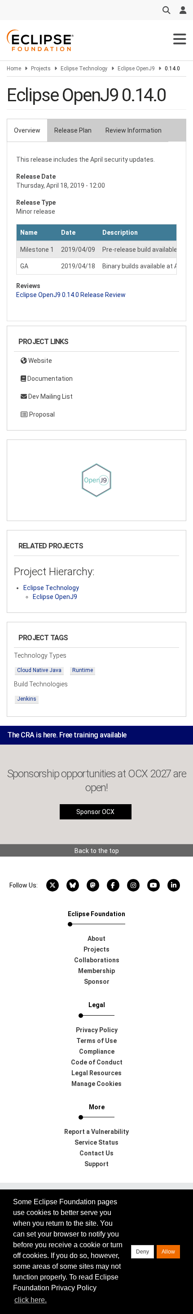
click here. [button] (30, 1300)
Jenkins (26, 699)
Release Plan (73, 130)
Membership (96, 970)
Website (39, 360)
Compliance (96, 1051)
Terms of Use (96, 1040)
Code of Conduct (97, 1062)
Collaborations (96, 960)
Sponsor (97, 981)
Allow (168, 1252)
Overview (27, 130)
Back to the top (97, 850)
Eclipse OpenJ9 (136, 68)
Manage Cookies (96, 1083)
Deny (142, 1252)
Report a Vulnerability (96, 1131)
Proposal (41, 414)
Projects (41, 68)
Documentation (49, 378)
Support (96, 1164)
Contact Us (96, 1153)
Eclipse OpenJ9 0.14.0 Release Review (71, 294)
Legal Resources (96, 1073)
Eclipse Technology (84, 68)
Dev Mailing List (50, 396)
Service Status (96, 1142)
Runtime (82, 670)
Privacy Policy (97, 1030)
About (96, 938)
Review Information (133, 130)
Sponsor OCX (95, 811)
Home (14, 68)
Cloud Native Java (39, 670)
